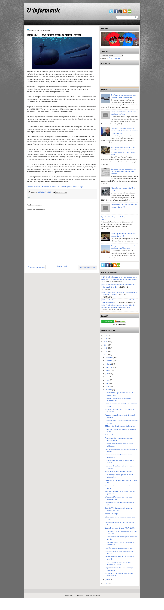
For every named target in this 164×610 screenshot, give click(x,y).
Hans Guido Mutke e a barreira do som (118, 471)
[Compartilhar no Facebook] (63, 192)
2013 (106, 348)
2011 (106, 355)
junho (108, 377)
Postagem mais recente (36, 267)
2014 (106, 345)
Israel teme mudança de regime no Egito (119, 548)
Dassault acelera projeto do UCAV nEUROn (120, 528)
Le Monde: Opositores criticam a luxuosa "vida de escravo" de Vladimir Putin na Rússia (124, 131)
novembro (109, 361)
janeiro (108, 580)
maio (107, 380)
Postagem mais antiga (87, 267)
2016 (106, 338)
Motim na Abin (110, 435)
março (108, 386)
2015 (106, 342)
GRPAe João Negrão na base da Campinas (120, 426)
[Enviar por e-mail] (56, 192)
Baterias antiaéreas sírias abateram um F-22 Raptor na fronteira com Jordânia (123, 171)
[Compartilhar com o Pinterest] (66, 192)
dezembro (109, 358)
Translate (117, 58)
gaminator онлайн (35, 1)
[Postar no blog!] (59, 192)
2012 (106, 351)
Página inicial (62, 266)
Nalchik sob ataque (111, 514)
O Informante (44, 10)
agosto (108, 370)
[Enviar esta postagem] (54, 192)
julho (107, 374)
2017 (106, 335)
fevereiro (109, 390)
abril (107, 383)
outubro (108, 364)
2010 (106, 583)
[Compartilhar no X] (61, 192)
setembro (109, 367)
